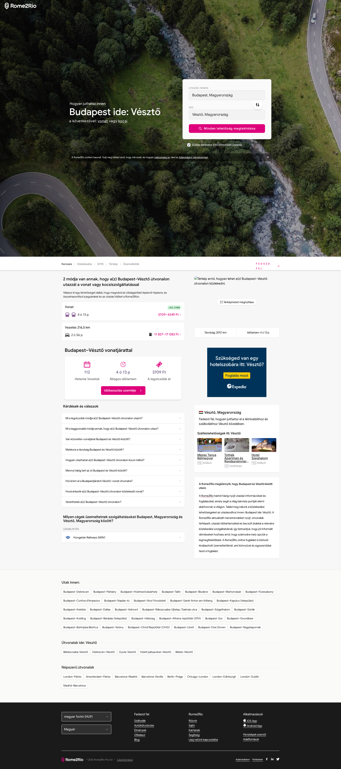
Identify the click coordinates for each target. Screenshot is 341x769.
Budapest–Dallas (100, 609)
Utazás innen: (199, 87)
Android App (254, 726)
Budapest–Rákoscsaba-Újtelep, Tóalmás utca (169, 609)
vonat (103, 121)
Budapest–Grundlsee (240, 618)
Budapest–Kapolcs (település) (235, 600)
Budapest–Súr (214, 618)
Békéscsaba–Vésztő (75, 652)
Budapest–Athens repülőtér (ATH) (180, 618)
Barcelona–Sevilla (152, 676)
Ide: (191, 107)
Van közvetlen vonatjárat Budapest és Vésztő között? (98, 439)
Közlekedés (84, 264)
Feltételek (257, 759)
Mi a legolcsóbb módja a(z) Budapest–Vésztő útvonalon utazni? (104, 418)
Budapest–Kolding (74, 618)
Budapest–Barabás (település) (108, 618)
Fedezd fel (263, 266)
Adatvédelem (243, 759)
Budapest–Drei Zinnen (212, 627)
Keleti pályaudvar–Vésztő (155, 652)
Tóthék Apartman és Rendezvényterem (237, 458)
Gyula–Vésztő (127, 652)
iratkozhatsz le (162, 157)
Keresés (67, 264)
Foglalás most (236, 375)
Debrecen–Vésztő (103, 652)
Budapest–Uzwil (184, 627)
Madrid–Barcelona (74, 685)
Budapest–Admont (126, 609)
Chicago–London (197, 676)
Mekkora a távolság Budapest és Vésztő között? (95, 449)
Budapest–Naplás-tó (116, 600)
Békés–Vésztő (184, 652)
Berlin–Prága (175, 676)
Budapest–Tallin (171, 591)
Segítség (194, 735)
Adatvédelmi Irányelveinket (193, 157)
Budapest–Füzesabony (259, 591)
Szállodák (140, 720)
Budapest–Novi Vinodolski (150, 600)
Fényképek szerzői (254, 734)
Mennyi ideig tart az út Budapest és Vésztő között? (96, 470)
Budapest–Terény (113, 627)
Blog (137, 739)
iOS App (251, 721)
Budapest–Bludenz (196, 591)
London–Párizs (72, 676)
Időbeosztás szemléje (120, 390)
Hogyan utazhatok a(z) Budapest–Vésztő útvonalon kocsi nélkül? (105, 460)
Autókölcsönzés (144, 725)
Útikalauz (139, 735)
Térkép (113, 264)
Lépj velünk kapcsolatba (203, 739)
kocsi (122, 121)
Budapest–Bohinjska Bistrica (80, 627)
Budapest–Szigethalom (215, 609)
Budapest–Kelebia (74, 609)
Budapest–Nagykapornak (245, 627)
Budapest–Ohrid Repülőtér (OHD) (149, 627)
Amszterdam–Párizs (98, 676)
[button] (227, 128)
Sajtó (192, 725)
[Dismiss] (267, 157)
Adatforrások (251, 739)
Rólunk (193, 720)
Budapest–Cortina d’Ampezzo (81, 600)
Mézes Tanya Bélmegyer (206, 456)
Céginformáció (125, 760)
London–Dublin (249, 676)
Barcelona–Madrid (126, 676)
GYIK (100, 264)
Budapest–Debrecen (76, 591)
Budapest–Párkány (104, 591)
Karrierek (194, 730)
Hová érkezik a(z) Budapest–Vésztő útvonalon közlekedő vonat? (105, 491)
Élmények (140, 730)
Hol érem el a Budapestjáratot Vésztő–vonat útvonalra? (99, 481)
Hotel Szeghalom (260, 456)
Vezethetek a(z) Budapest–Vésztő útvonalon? (93, 502)
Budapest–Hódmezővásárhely (139, 591)
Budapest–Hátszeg (143, 618)
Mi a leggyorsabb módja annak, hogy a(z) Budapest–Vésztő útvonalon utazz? (112, 428)
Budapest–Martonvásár (227, 591)
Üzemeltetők (131, 264)
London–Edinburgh (224, 676)
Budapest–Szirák (244, 609)
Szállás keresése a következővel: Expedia (217, 144)
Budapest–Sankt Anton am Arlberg (191, 600)
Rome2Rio (207, 496)
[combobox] (227, 95)
